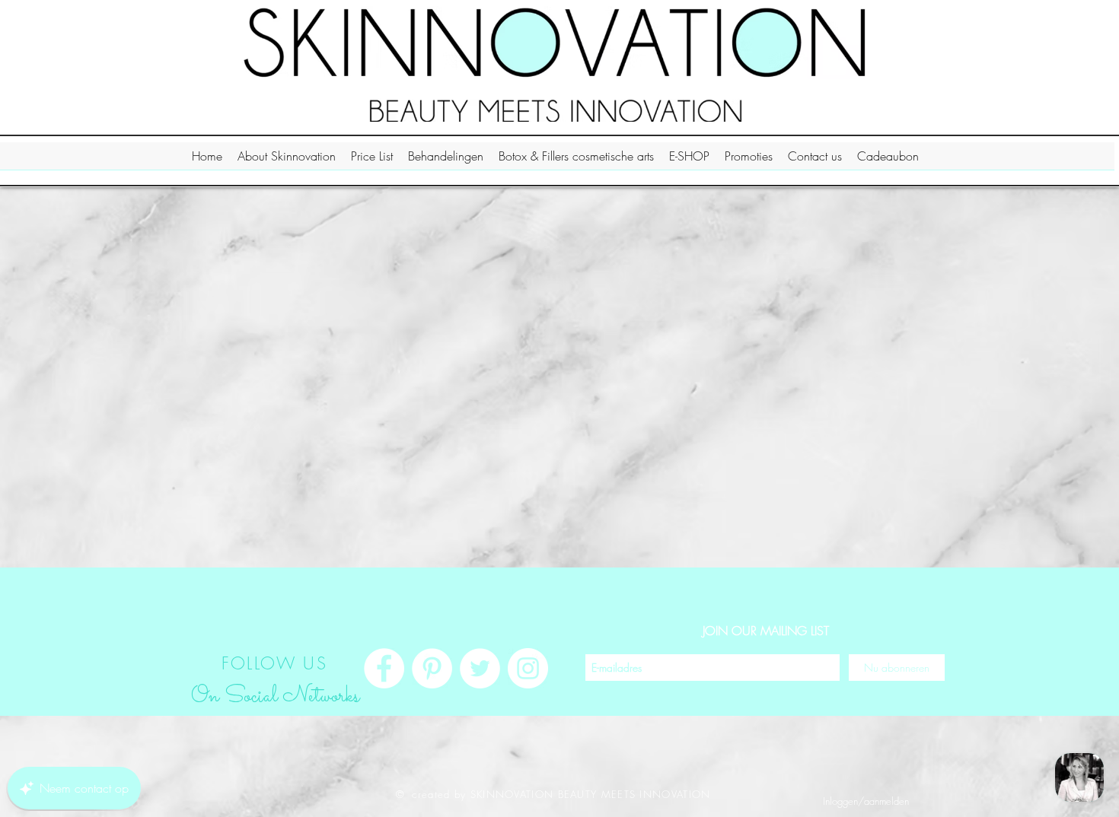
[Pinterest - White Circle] (432, 668)
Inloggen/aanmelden (866, 801)
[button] (286, 161)
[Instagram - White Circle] (528, 668)
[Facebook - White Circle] (384, 668)
